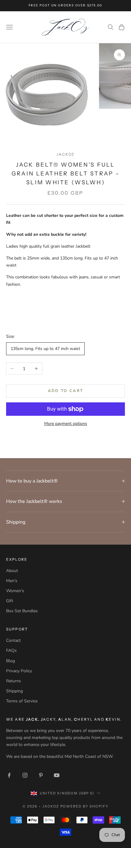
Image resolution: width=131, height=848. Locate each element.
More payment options (65, 423)
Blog (10, 661)
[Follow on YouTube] (57, 775)
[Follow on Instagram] (25, 775)
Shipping (14, 691)
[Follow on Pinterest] (41, 775)
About (12, 571)
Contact (13, 640)
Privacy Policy (19, 671)
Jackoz (65, 154)
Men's (11, 581)
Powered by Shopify (84, 806)
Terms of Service (21, 701)
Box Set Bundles (22, 611)
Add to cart (65, 391)
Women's (15, 591)
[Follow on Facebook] (9, 775)
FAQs (11, 650)
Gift (9, 601)
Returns (13, 681)
